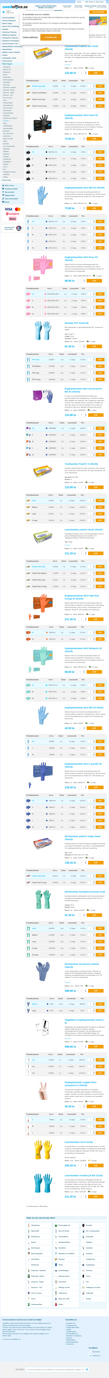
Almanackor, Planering (10, 38)
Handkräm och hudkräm (10, 118)
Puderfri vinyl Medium (39, 93)
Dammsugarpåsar (8, 80)
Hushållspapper (7, 126)
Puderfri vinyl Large (38, 99)
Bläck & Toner (9, 185)
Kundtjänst (67, 6)
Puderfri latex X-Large (39, 586)
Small (34, 500)
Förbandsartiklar (8, 103)
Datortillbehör (7, 49)
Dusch (5, 100)
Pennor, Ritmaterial (9, 20)
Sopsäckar (6, 154)
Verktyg (5, 177)
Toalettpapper (7, 161)
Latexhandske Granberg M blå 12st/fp (84, 1175)
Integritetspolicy (71, 1331)
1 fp (33, 1060)
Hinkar (5, 123)
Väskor (5, 55)
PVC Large (35, 373)
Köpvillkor (70, 1336)
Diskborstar (6, 85)
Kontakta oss (96, 1355)
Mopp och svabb (8, 138)
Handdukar (6, 115)
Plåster (5, 141)
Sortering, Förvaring (9, 32)
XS (33, 152)
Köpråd (69, 1329)
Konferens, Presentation (10, 41)
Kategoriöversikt (72, 1325)
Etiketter (5, 29)
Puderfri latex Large (38, 580)
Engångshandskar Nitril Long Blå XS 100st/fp (83, 765)
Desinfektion (6, 82)
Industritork (6, 131)
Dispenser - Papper (8, 92)
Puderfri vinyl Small (38, 86)
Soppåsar (6, 151)
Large (34, 514)
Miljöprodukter (10, 195)
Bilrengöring (6, 72)
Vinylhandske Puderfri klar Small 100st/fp (81, 47)
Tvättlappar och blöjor (9, 172)
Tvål (4, 169)
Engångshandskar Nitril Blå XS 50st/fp (84, 707)
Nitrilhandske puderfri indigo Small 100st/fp (82, 838)
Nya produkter (9, 192)
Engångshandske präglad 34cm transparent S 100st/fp (80, 1083)
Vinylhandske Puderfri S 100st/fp (81, 464)
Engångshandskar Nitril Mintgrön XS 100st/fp (83, 649)
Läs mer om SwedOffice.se (12, 1339)
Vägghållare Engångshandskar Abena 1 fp (84, 1021)
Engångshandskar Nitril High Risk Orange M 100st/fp (82, 597)
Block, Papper (7, 23)
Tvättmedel (6, 174)
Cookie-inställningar (30, 37)
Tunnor (5, 167)
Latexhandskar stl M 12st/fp (79, 1142)
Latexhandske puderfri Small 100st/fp (84, 529)
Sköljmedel (6, 149)
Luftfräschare (7, 136)
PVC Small (35, 359)
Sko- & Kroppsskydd (9, 146)
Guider (7, 202)
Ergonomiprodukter (11, 199)
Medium (34, 507)
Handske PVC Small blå (76, 323)
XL (33, 178)
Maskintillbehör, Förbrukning (12, 46)
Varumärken (70, 1344)
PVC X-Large (36, 379)
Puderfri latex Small (38, 566)
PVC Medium (36, 366)
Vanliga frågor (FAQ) (73, 1327)
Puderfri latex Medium (39, 573)
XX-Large (35, 955)
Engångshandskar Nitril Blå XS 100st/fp (85, 188)
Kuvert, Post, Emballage (10, 26)
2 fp (33, 1066)
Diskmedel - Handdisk (9, 87)
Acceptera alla (51, 37)
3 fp (33, 1073)
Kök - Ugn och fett (8, 133)
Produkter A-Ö (71, 1323)
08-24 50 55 (96, 1352)
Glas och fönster (7, 108)
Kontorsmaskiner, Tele (10, 43)
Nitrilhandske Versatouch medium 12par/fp (82, 965)
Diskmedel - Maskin (8, 90)
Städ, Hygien (7, 64)
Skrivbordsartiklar (8, 18)
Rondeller (6, 144)
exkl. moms (89, 2)
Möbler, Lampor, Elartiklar (11, 52)
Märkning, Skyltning (9, 35)
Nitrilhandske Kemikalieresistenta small (85, 892)
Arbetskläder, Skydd (9, 58)
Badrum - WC (7, 69)
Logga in (8, 11)
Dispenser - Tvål (8, 95)
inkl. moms (99, 2)
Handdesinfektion (8, 113)
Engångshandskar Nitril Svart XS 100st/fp (81, 116)
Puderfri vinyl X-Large (39, 106)
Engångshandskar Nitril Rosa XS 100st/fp (81, 258)
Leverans (69, 1338)
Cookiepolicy (78, 1336)
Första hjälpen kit (8, 105)
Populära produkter (11, 189)
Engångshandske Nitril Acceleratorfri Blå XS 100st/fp (83, 390)
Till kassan (98, 12)
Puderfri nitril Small (38, 876)
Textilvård (6, 156)
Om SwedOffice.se (72, 1334)
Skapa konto (10, 13)
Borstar (5, 74)
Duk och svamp (7, 97)
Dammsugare (7, 77)
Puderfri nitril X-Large (39, 882)
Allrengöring (6, 67)
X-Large (34, 520)
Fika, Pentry (6, 180)
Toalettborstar (7, 159)
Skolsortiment (7, 61)
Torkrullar (6, 164)
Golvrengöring (7, 110)
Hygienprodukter (8, 128)
